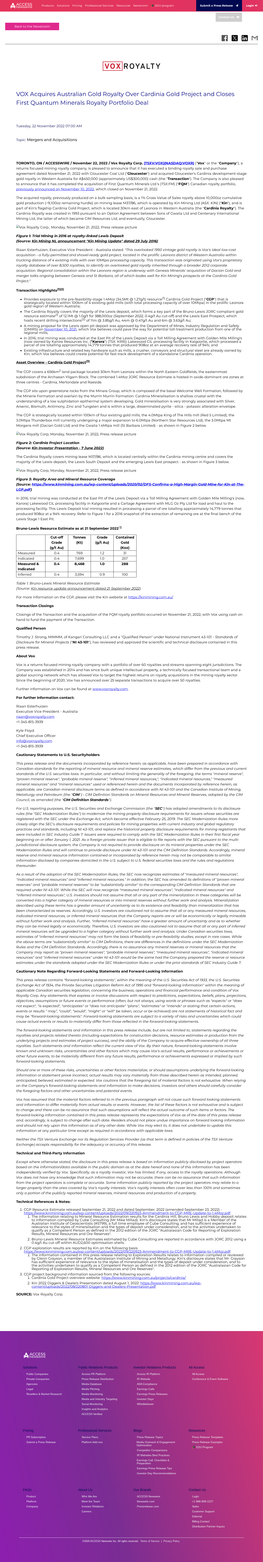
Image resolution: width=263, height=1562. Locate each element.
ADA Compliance (147, 1384)
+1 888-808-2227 (202, 1501)
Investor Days (145, 1399)
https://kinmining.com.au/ (150, 597)
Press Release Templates (207, 1437)
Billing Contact (200, 1521)
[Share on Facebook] (225, 38)
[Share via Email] (255, 38)
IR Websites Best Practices (153, 1455)
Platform (31, 1501)
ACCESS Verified (92, 1414)
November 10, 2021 (60, 329)
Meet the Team (91, 1501)
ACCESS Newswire (148, 1496)
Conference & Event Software (210, 1379)
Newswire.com (146, 1501)
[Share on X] (235, 38)
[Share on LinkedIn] (245, 38)
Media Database (92, 1384)
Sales (195, 1506)
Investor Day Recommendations (156, 1473)
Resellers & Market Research (44, 1394)
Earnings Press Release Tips (154, 1468)
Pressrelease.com (148, 1506)
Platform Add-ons (92, 1442)
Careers (86, 1511)
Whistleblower (145, 1404)
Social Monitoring (92, 1404)
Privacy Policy (171, 1541)
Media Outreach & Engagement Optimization (156, 1444)
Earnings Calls (145, 1389)
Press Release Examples (207, 1442)
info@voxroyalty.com (34, 741)
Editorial (197, 1516)
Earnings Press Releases (152, 1394)
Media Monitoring (92, 1394)
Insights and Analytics (95, 1409)
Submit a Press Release (216, 5)
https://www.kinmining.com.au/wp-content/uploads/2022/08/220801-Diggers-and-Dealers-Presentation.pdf (116, 1285)
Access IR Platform (148, 1374)
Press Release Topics (150, 1437)
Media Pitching (91, 1389)
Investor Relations (93, 1506)
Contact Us (226, 17)
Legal (29, 1389)
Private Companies (37, 1379)
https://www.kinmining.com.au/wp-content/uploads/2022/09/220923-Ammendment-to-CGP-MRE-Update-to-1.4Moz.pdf (127, 1213)
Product (31, 1496)
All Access (198, 1374)
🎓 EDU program (162, 5)
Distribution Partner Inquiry (208, 1526)
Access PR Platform (94, 1374)
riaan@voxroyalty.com (35, 717)
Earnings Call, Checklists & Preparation (153, 1462)
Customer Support (203, 1511)
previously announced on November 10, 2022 (55, 189)
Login (250, 5)
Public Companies (37, 1374)
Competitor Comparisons (152, 1450)
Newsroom (140, 5)
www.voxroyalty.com (110, 689)
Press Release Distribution (98, 1379)
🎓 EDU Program (202, 1447)
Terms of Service (149, 1541)
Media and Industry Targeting (99, 1399)
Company (32, 1506)
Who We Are (89, 1496)
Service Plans (90, 1437)
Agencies (32, 1384)
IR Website (143, 1379)
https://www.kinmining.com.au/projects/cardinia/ (143, 1278)
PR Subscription (36, 1437)
